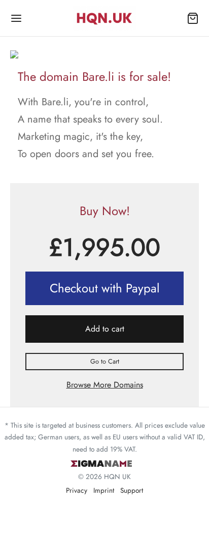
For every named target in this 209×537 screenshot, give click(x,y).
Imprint (103, 490)
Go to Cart (104, 361)
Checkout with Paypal (105, 288)
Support (131, 490)
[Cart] (193, 18)
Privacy (76, 490)
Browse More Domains (104, 385)
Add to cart (104, 329)
